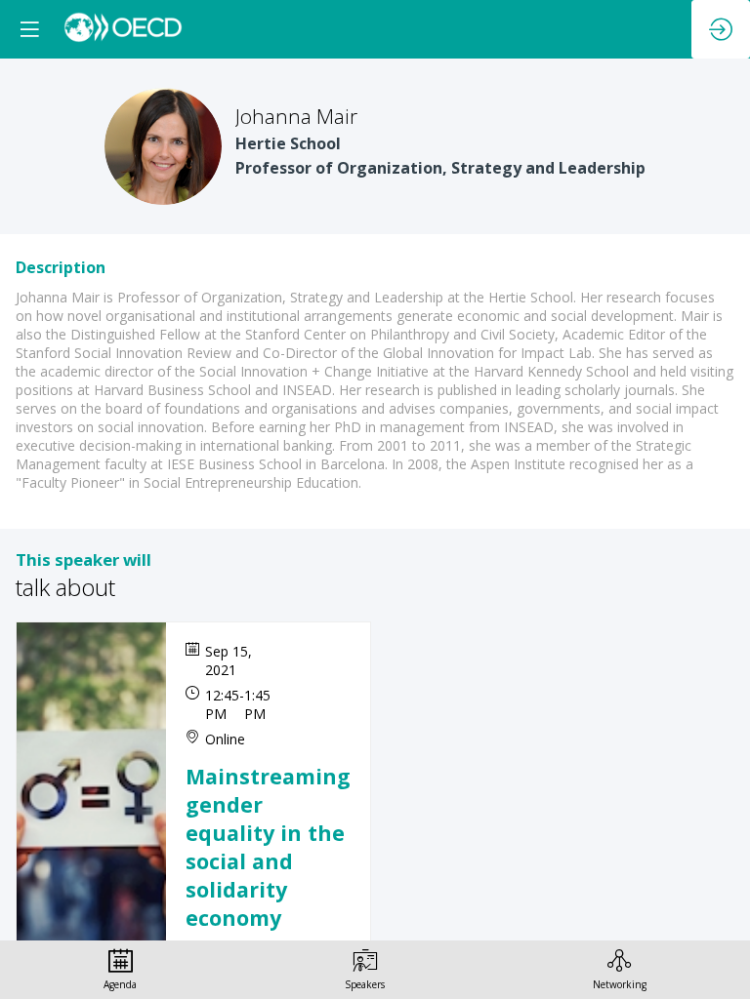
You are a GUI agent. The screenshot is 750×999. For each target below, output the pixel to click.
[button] (29, 29)
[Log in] (720, 29)
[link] (120, 969)
